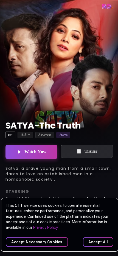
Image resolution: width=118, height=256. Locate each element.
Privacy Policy (45, 227)
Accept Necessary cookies (37, 242)
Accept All (98, 242)
